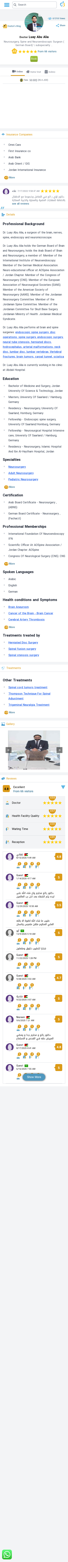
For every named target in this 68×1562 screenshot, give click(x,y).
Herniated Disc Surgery (23, 642)
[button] (34, 4)
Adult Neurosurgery (21, 473)
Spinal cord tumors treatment (27, 687)
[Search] (34, 4)
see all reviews (20, 203)
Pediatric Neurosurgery (23, 479)
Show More (34, 1077)
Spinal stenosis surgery (23, 655)
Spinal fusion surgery (22, 649)
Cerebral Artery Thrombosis (26, 619)
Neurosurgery (17, 467)
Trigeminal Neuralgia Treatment (29, 705)
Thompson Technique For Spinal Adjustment (29, 696)
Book (34, 58)
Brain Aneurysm (18, 607)
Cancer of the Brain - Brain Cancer (30, 613)
